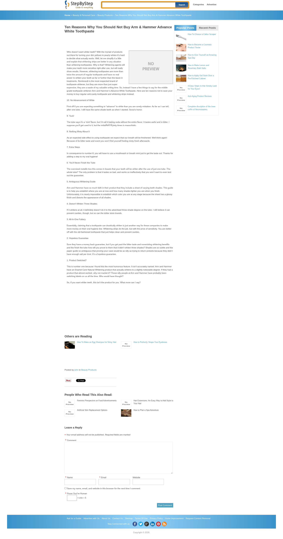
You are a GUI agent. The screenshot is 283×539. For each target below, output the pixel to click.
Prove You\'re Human (77, 493)
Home (67, 15)
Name (70, 477)
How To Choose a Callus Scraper (202, 34)
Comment (71, 440)
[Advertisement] (118, 40)
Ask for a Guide (74, 518)
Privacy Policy (156, 518)
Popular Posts (185, 27)
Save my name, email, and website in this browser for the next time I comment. (104, 488)
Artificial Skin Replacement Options (92, 410)
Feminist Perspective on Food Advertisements (97, 400)
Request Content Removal (198, 518)
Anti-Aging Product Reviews (200, 96)
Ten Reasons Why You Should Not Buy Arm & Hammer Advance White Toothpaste (153, 15)
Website (136, 477)
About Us (106, 518)
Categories (198, 4)
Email (103, 477)
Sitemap (129, 518)
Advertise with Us (91, 518)
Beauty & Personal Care (84, 15)
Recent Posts (207, 27)
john (76, 370)
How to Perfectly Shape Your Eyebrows (150, 342)
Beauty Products (105, 15)
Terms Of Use (141, 518)
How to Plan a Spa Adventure (146, 410)
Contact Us (117, 518)
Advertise (211, 4)
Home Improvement (174, 518)
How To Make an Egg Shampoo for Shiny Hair (96, 342)
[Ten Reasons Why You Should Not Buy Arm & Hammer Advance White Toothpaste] (151, 67)
